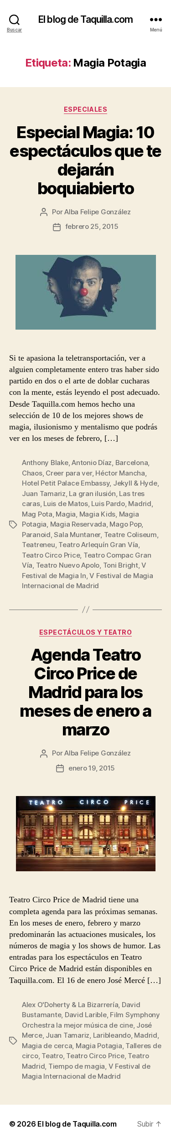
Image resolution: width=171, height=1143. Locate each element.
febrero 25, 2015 (92, 226)
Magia (66, 514)
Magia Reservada (78, 524)
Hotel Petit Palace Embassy (65, 483)
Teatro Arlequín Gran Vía (98, 544)
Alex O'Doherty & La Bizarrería (70, 1004)
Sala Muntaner (77, 534)
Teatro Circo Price (51, 555)
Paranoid (36, 534)
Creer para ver (69, 473)
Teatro (51, 1055)
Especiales (85, 109)
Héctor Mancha (120, 473)
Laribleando (112, 1035)
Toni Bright (120, 565)
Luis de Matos (65, 503)
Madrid (139, 503)
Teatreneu (38, 544)
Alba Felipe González (97, 211)
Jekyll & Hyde (135, 483)
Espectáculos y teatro (85, 632)
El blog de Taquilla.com (85, 19)
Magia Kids (97, 514)
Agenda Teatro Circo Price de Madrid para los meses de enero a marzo (85, 692)
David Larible (86, 1014)
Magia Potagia (99, 1045)
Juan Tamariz (44, 493)
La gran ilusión (92, 493)
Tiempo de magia (76, 1066)
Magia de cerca (47, 1045)
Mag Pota (37, 514)
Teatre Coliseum (130, 534)
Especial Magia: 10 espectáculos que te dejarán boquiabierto (85, 160)
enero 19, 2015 (91, 768)
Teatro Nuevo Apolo (67, 565)
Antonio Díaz (92, 462)
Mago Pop (125, 524)
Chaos (32, 473)
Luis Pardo (107, 503)
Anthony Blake (45, 462)
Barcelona (131, 462)
